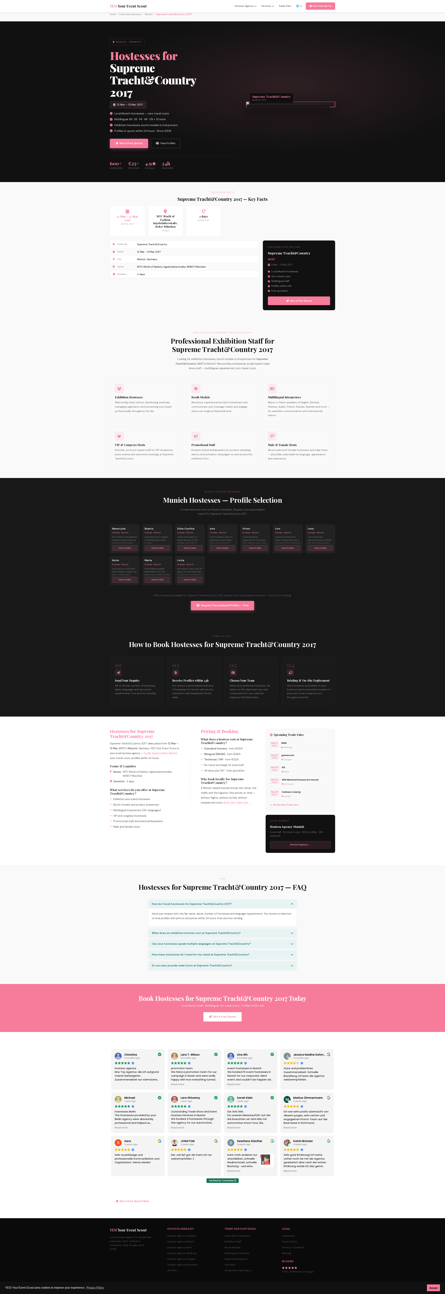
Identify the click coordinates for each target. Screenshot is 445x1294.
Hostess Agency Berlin (179, 1247)
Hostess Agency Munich (180, 1241)
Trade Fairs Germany (130, 14)
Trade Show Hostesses (237, 1235)
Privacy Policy (289, 1241)
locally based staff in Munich (161, 753)
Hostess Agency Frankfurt (181, 1235)
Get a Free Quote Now (134, 1201)
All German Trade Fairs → (239, 1270)
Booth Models (232, 1247)
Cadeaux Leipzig (291, 791)
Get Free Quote (322, 5)
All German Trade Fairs (286, 804)
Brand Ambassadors (236, 1258)
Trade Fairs (285, 5)
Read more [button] (177, 1084)
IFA (283, 767)
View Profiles (167, 143)
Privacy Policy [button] (95, 1287)
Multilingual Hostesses (237, 1253)
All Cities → (173, 1270)
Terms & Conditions (293, 1247)
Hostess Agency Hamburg (181, 1253)
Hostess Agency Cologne (181, 1258)
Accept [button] (433, 1287)
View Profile (125, 548)
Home (113, 14)
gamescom (287, 755)
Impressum (288, 1235)
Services (266, 5)
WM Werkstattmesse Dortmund (300, 779)
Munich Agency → (300, 844)
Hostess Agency (244, 5)
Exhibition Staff (233, 1241)
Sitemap (286, 1253)
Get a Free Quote (131, 143)
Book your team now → (237, 802)
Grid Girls (230, 1264)
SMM (284, 743)
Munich (148, 14)
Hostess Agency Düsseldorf (182, 1264)
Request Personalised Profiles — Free (225, 605)
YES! (128, 6)
